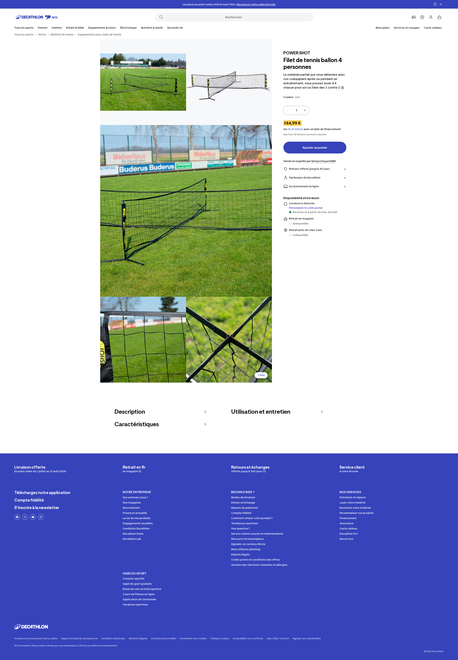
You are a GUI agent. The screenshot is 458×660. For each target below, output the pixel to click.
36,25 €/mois (295, 129)
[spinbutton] (296, 110)
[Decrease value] (287, 110)
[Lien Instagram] (41, 517)
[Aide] (422, 17)
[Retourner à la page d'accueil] (36, 17)
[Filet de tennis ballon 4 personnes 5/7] (229, 340)
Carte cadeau (433, 27)
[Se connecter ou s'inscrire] (431, 17)
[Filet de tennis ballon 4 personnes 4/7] (143, 340)
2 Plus (261, 375)
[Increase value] (305, 110)
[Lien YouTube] (33, 517)
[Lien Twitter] (25, 517)
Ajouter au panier (314, 147)
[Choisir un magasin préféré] (413, 17)
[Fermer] (441, 4)
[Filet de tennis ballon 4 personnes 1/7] (229, 82)
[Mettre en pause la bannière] (435, 4)
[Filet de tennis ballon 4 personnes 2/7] (143, 82)
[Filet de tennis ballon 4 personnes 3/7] (186, 211)
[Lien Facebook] (17, 517)
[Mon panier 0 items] (439, 17)
